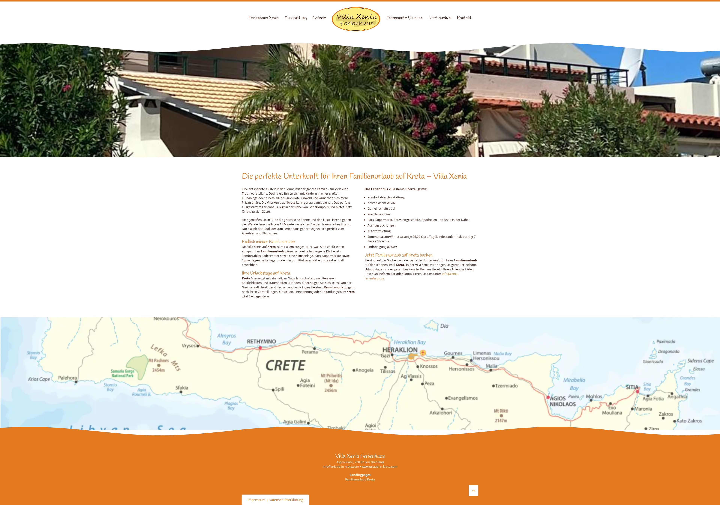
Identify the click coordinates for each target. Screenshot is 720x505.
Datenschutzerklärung (286, 499)
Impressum (257, 499)
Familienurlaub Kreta (360, 479)
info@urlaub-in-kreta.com (341, 466)
